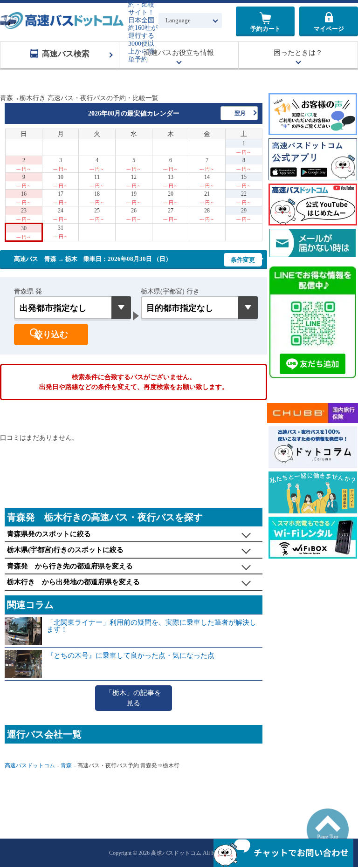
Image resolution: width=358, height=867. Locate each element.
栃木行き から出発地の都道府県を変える (73, 582)
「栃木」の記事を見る (133, 698)
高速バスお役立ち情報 (179, 52)
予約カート (265, 28)
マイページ (329, 28)
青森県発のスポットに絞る (49, 534)
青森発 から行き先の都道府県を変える (70, 566)
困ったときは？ (298, 52)
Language (178, 20)
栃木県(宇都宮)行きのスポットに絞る (65, 549)
